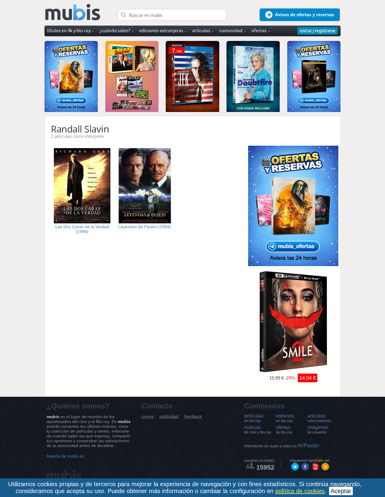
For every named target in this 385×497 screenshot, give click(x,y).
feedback (193, 416)
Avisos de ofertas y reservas (304, 14)
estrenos (285, 418)
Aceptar (341, 491)
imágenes (317, 429)
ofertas (284, 429)
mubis (73, 12)
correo (147, 416)
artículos (320, 418)
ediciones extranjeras (161, 30)
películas (253, 418)
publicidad (169, 416)
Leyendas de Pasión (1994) (144, 226)
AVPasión (281, 445)
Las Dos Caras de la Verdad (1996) (82, 229)
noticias (257, 429)
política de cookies (300, 491)
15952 (265, 467)
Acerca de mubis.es (65, 456)
